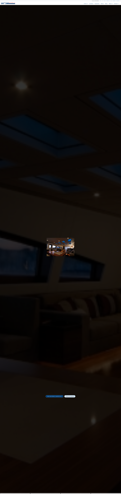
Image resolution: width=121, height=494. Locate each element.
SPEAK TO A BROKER (70, 396)
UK (102, 0)
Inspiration (97, 3)
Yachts (85, 3)
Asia (111, 0)
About (110, 3)
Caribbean (114, 0)
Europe (105, 0)
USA (100, 0)
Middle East (108, 0)
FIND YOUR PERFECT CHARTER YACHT (54, 396)
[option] (60, 247)
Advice (102, 3)
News (106, 3)
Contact (115, 3)
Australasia (117, 0)
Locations (91, 3)
